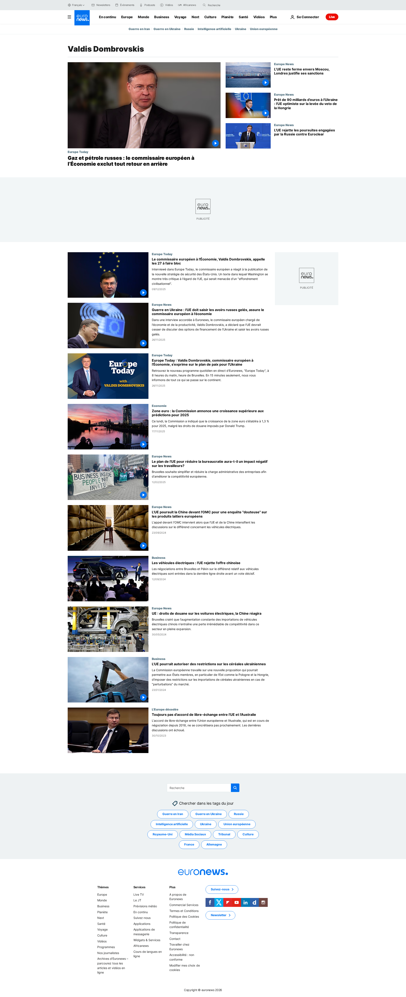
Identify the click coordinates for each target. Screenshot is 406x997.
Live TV (138, 894)
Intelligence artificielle (214, 29)
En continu (107, 17)
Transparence (178, 933)
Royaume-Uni (163, 834)
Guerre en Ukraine (167, 29)
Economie (159, 406)
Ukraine (240, 29)
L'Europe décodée (165, 709)
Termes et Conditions (184, 911)
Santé (243, 17)
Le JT (137, 900)
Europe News (284, 64)
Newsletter (218, 915)
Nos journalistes (108, 953)
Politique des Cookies (184, 916)
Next (195, 17)
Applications (141, 923)
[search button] (204, 5)
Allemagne (214, 844)
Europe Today (78, 151)
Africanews (141, 945)
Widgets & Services (146, 940)
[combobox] (225, 5)
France (189, 844)
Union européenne (264, 29)
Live (332, 17)
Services (139, 887)
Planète (227, 17)
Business (161, 17)
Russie (189, 29)
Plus (172, 887)
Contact (174, 939)
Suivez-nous (142, 918)
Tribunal (224, 834)
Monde (143, 17)
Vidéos (259, 17)
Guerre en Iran (139, 29)
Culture (210, 17)
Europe (127, 17)
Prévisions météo (145, 906)
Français (77, 5)
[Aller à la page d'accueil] (82, 17)
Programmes (106, 947)
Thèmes (102, 887)
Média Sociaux (195, 834)
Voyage (180, 17)
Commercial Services (183, 905)
